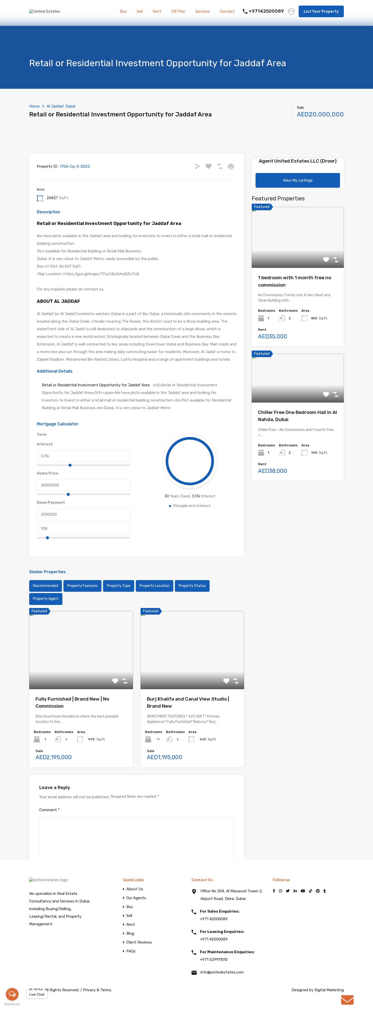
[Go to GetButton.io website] (12, 1003)
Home (34, 106)
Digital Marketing (329, 990)
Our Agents (136, 898)
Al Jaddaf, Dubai (61, 106)
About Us (134, 889)
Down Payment (51, 502)
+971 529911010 (227, 956)
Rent (157, 11)
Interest (45, 444)
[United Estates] (44, 11)
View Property (81, 673)
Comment (49, 810)
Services (202, 11)
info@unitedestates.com (222, 972)
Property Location (154, 586)
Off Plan (178, 11)
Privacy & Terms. (97, 990)
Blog (130, 933)
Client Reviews (139, 942)
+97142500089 (266, 11)
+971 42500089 (219, 915)
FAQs (130, 951)
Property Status (192, 586)
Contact (227, 11)
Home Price (47, 473)
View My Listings (298, 180)
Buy (123, 11)
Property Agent (46, 599)
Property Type (118, 586)
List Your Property (321, 11)
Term (42, 434)
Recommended (45, 586)
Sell (140, 11)
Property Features (82, 586)
